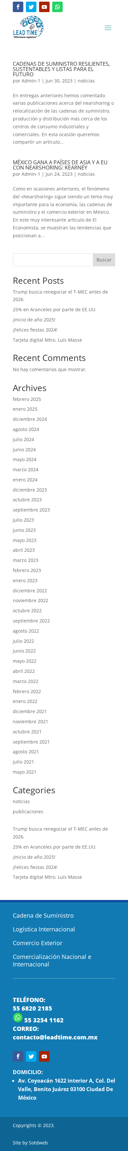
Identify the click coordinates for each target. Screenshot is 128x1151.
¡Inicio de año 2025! (34, 319)
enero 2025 (25, 409)
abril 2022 (24, 671)
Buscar (104, 260)
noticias (86, 81)
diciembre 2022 (30, 590)
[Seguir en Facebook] (18, 7)
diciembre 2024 (30, 419)
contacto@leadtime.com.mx (55, 1037)
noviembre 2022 (30, 600)
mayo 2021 (24, 772)
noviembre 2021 (30, 721)
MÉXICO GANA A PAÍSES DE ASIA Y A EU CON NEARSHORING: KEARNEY (60, 165)
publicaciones (28, 811)
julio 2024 (23, 439)
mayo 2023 (24, 540)
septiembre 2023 (31, 510)
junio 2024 (24, 449)
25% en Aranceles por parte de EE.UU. (54, 309)
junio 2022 (24, 651)
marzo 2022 (25, 681)
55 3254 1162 (43, 1020)
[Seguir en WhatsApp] (57, 7)
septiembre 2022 (31, 621)
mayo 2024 (24, 459)
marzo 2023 (25, 560)
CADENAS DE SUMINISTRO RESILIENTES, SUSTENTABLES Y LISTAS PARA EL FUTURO (61, 69)
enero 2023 (25, 580)
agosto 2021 (26, 751)
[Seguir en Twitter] (31, 7)
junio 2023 (24, 530)
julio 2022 (23, 641)
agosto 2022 (26, 631)
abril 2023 (24, 550)
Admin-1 (31, 81)
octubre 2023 (27, 499)
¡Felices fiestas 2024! (35, 330)
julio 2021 (23, 762)
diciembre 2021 (30, 711)
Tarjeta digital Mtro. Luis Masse (47, 340)
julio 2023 (23, 520)
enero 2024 (25, 480)
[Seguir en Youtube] (44, 7)
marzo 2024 (25, 469)
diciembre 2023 (30, 490)
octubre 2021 (27, 731)
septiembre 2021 (31, 742)
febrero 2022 (27, 691)
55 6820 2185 (32, 1008)
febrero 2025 (27, 399)
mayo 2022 (24, 661)
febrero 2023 (27, 570)
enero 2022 (25, 701)
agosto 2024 (26, 429)
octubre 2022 (27, 610)
